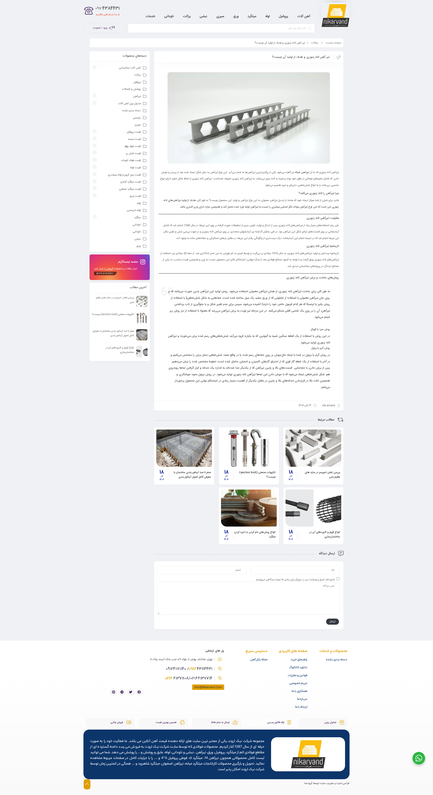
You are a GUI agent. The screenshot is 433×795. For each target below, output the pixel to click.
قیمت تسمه (134, 139)
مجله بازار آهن (258, 659)
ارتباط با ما (301, 707)
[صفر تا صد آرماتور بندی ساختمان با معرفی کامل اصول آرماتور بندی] (184, 448)
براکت (137, 75)
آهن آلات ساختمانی (130, 68)
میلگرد (137, 217)
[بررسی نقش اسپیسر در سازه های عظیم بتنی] (313, 448)
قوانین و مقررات (297, 675)
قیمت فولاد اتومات (131, 160)
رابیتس (137, 118)
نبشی (137, 239)
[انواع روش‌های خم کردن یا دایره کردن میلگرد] (249, 508)
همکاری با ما (299, 691)
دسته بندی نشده (131, 110)
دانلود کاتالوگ (298, 667)
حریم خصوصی (298, 683)
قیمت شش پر (133, 153)
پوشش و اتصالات (131, 89)
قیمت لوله (135, 167)
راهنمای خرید (299, 659)
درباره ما (302, 699)
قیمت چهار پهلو (133, 146)
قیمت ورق (135, 196)
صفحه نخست (333, 43)
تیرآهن (137, 96)
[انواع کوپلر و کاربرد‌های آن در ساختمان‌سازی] (313, 508)
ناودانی (137, 224)
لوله (139, 203)
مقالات (314, 43)
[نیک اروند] (335, 16)
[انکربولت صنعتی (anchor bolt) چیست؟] (249, 448)
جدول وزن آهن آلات (129, 103)
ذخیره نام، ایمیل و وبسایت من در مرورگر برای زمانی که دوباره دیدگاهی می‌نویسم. (295, 580)
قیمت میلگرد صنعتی (130, 189)
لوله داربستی (134, 210)
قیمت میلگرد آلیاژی (130, 182)
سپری (138, 124)
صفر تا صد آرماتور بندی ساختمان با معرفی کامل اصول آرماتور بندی (192, 474)
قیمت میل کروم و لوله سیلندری (124, 175)
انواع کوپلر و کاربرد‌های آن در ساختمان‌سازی (324, 534)
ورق (138, 246)
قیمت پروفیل (134, 132)
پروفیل (137, 82)
